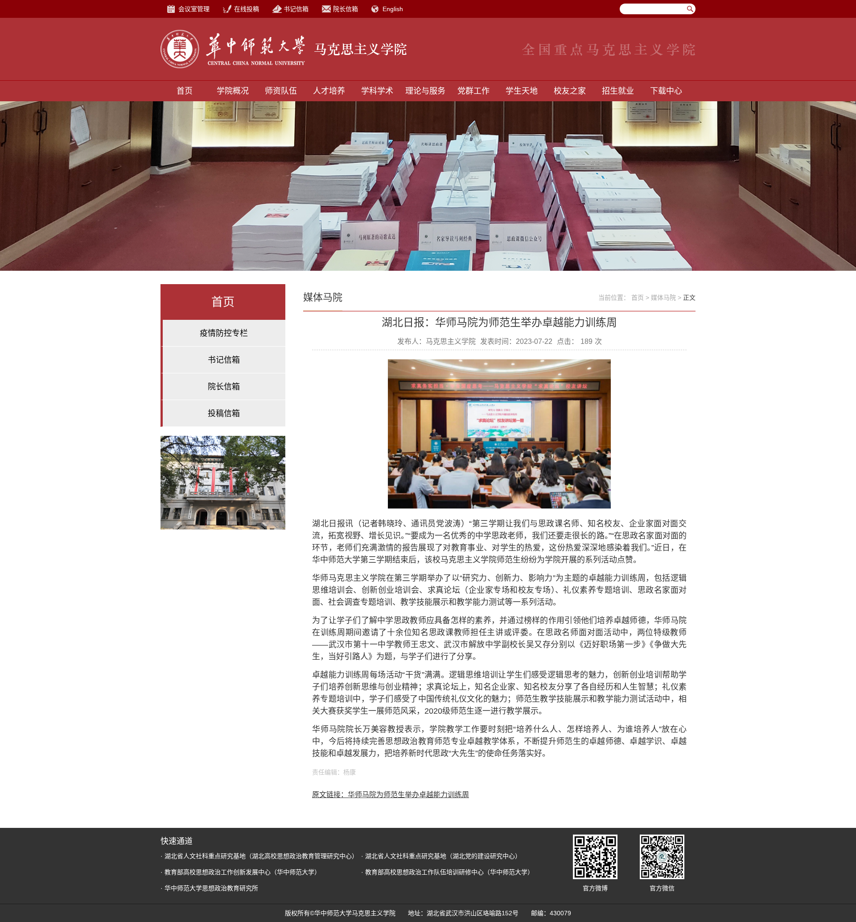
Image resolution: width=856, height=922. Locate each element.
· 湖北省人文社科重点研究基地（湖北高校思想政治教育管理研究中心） (259, 856)
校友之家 (570, 91)
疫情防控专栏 (224, 333)
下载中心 (666, 91)
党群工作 (473, 91)
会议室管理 (194, 8)
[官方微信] (662, 857)
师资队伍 (281, 91)
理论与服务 (425, 91)
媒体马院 (663, 297)
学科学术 (377, 91)
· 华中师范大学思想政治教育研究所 (209, 888)
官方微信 (662, 888)
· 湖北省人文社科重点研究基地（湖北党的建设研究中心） (441, 856)
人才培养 (329, 91)
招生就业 (618, 91)
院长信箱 (345, 8)
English (393, 8)
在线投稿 (246, 8)
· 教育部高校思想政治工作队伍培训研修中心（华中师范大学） (447, 872)
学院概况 (233, 91)
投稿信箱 (224, 413)
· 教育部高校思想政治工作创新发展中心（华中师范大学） (240, 872)
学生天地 (522, 91)
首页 (185, 91)
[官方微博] (595, 857)
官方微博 (595, 888)
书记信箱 (296, 8)
